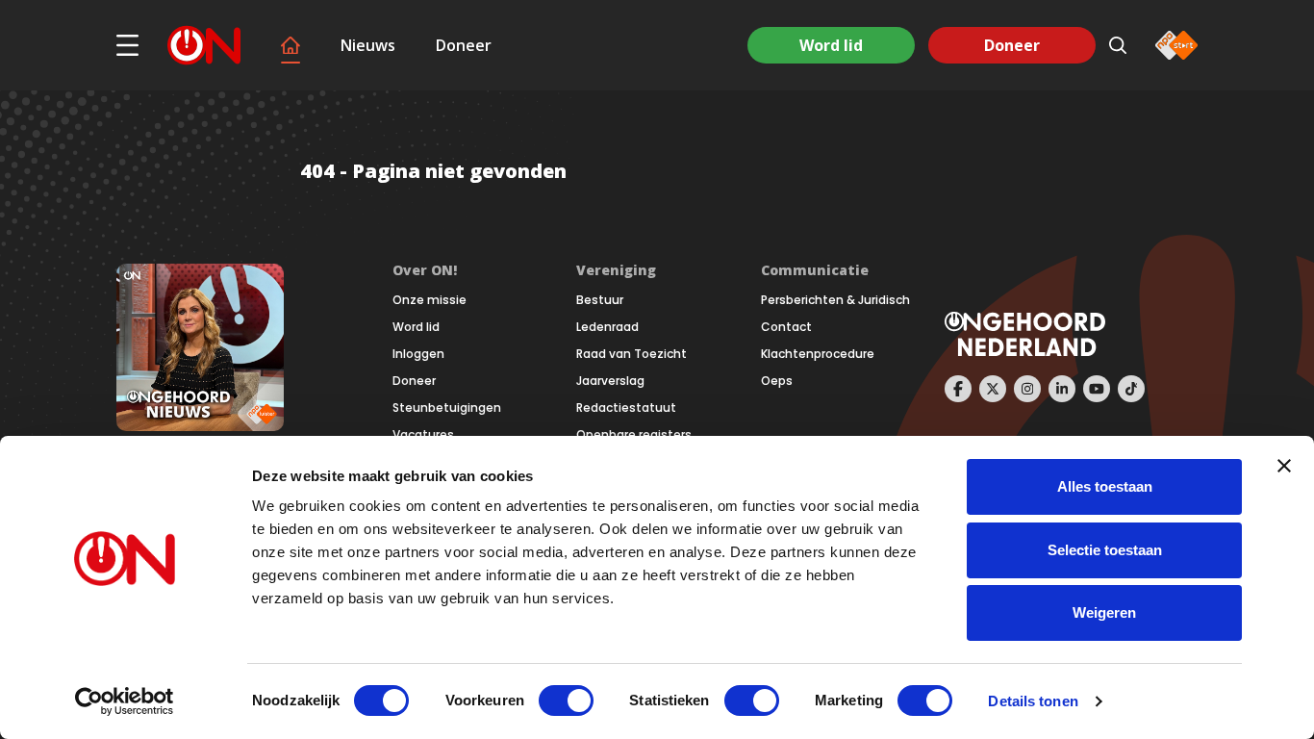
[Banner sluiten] (1284, 465)
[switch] (566, 700)
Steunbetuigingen (446, 408)
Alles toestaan (1104, 486)
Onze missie (429, 300)
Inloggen (418, 354)
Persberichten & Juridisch (835, 300)
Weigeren (1104, 612)
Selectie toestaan (1105, 550)
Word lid (831, 45)
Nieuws (368, 45)
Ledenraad (607, 327)
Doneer (464, 45)
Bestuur (599, 300)
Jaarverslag (610, 381)
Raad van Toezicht (631, 354)
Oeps (777, 381)
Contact (786, 327)
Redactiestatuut (626, 408)
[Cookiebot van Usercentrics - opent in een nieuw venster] (124, 701)
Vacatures (423, 435)
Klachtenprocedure (817, 354)
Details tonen (1032, 701)
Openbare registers (634, 435)
